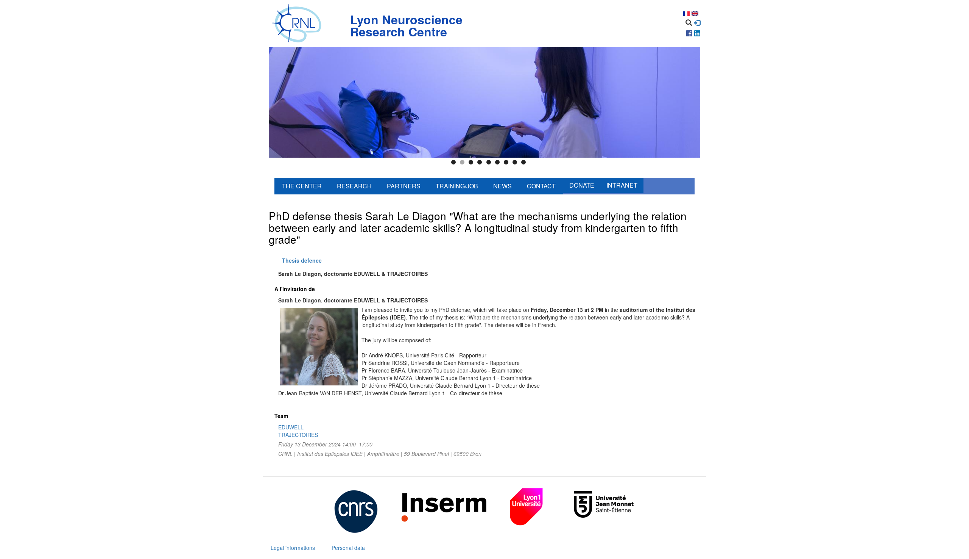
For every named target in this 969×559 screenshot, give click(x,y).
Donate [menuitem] (581, 185)
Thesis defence (302, 260)
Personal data (348, 547)
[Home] (298, 23)
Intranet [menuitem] (621, 185)
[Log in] (697, 22)
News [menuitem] (502, 186)
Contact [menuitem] (541, 186)
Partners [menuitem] (404, 186)
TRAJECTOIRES (298, 434)
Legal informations (293, 547)
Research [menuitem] (354, 186)
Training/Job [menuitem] (457, 186)
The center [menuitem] (302, 186)
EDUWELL (291, 427)
